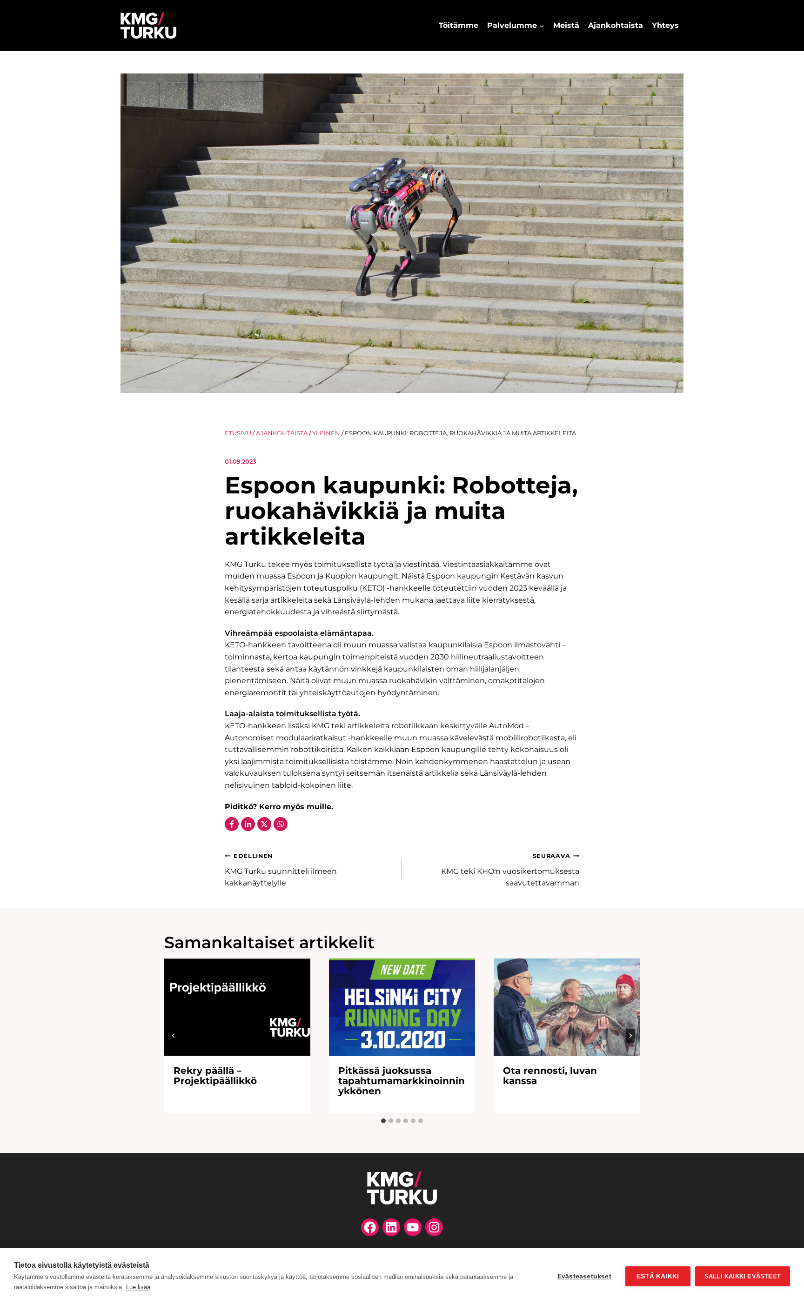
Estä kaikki (657, 1276)
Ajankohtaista (615, 25)
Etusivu (238, 433)
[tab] (383, 1120)
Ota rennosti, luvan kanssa (550, 1075)
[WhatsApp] (281, 824)
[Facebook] (232, 824)
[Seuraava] (630, 1036)
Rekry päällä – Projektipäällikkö (215, 1075)
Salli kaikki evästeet (742, 1276)
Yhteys (665, 25)
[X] (264, 824)
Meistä (566, 25)
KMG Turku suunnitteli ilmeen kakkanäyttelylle (281, 869)
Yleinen (326, 433)
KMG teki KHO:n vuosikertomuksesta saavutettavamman (510, 869)
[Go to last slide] (173, 1036)
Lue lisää (138, 1287)
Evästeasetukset (584, 1276)
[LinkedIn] (248, 824)
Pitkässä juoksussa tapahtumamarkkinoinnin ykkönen (401, 1081)
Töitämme (458, 25)
